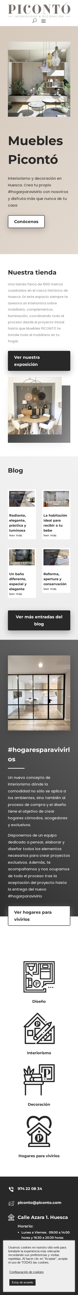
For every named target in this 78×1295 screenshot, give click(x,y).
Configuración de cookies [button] (26, 1272)
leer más (15, 535)
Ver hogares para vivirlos (33, 916)
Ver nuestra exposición (27, 361)
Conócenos (26, 221)
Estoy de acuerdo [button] (22, 1282)
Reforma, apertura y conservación (55, 579)
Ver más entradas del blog (39, 620)
